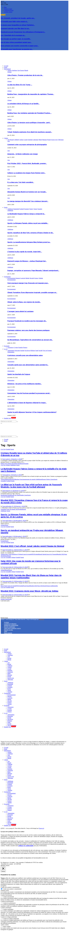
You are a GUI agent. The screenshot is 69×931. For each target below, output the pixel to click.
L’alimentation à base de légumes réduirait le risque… (27, 403)
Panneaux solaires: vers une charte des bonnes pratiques (28, 330)
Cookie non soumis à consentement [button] (10, 887)
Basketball (10, 684)
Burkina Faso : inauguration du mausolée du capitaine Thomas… (30, 94)
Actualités (3, 481)
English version (8, 12)
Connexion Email (8, 10)
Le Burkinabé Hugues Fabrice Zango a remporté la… (26, 214)
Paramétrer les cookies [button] (7, 864)
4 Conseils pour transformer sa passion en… (17, 49)
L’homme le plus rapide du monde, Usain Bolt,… (24, 252)
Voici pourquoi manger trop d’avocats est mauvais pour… (28, 283)
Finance (9, 711)
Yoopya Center (8, 9)
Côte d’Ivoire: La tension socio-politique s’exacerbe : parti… (29, 123)
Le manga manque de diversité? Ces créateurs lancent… (27, 201)
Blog (5, 7)
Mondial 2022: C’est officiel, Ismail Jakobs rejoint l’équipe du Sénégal (32, 546)
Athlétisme (10, 210)
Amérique (10, 655)
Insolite (9, 717)
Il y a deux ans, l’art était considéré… (20, 182)
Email (5, 67)
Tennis (9, 690)
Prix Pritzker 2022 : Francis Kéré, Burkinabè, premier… (27, 163)
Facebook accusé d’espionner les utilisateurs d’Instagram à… (23, 32)
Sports (5, 207)
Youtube (26, 463)
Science (9, 702)
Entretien (9, 670)
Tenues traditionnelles (52, 586)
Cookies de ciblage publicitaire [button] (9, 917)
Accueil (6, 66)
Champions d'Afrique (16, 554)
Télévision (10, 679)
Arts (8, 141)
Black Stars (4, 586)
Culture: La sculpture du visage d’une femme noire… (26, 173)
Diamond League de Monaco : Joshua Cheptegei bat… (27, 261)
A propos (6, 622)
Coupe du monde (27, 554)
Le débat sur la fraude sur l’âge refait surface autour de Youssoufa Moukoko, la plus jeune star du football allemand (31, 485)
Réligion (9, 721)
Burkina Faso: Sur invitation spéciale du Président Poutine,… (29, 113)
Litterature (10, 672)
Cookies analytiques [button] (6, 907)
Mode (9, 673)
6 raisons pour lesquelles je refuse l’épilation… (18, 25)
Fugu (24, 586)
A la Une (3, 449)
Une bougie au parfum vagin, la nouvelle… (16, 39)
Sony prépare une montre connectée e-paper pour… (20, 46)
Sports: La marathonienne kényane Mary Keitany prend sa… (29, 242)
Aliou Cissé (8, 554)
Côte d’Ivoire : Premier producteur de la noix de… (25, 75)
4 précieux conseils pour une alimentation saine (25, 355)
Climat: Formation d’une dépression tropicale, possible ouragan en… (32, 292)
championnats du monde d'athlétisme (32, 479)
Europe (9, 658)
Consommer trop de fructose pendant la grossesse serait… (29, 393)
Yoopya (4, 459)
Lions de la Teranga (51, 554)
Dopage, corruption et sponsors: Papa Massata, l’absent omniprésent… (33, 270)
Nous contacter (8, 633)
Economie (6, 346)
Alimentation (10, 352)
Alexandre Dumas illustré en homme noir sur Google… (27, 192)
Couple (9, 669)
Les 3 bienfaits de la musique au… (13, 35)
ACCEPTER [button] (17, 864)
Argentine (3, 509)
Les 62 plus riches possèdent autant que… (16, 42)
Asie (8, 656)
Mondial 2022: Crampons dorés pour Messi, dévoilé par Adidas (29, 591)
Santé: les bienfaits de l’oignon (18, 374)
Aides (5, 631)
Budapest (12, 479)
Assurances (10, 707)
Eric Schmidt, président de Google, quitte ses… (18, 18)
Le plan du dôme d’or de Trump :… (19, 85)
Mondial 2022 (60, 554)
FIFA (33, 554)
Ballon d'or (4, 463)
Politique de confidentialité (11, 625)
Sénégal (5, 556)
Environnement (11, 279)
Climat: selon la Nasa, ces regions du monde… (24, 302)
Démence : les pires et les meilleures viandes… (24, 384)
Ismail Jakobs (42, 554)
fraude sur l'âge (15, 495)
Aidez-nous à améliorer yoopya (12, 628)
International (7, 69)
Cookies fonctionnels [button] (6, 895)
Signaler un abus (8, 630)
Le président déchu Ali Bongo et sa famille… (23, 104)
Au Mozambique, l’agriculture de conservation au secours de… (30, 340)
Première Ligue (23, 495)
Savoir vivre (10, 678)
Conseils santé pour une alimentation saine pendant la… (27, 365)
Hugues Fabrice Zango (48, 479)
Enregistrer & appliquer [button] (7, 929)
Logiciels (9, 698)
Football (8, 449)
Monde (7, 570)
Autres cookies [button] (5, 924)
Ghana (27, 586)
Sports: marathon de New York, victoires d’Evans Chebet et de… (30, 233)
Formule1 (10, 687)
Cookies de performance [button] (7, 901)
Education (10, 716)
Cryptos (9, 708)
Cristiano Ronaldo (11, 463)
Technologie (7, 276)
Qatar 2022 (40, 586)
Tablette (9, 704)
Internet (9, 696)
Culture (6, 138)
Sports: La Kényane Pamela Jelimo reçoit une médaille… (27, 223)
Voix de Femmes (11, 725)
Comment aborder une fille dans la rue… (15, 28)
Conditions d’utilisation (10, 623)
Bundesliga (4, 495)
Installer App (10, 418)
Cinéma (9, 667)
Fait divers (10, 719)
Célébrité (9, 666)
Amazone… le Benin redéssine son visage (22, 154)
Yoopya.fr (41, 619)
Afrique (9, 72)
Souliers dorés (4, 599)
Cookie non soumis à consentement (12, 889)
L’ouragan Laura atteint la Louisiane (20, 311)
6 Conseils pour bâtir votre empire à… (14, 21)
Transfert (9, 691)
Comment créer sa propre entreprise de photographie (27, 144)
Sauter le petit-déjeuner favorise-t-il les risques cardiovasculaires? (31, 412)
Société (9, 724)
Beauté (9, 664)
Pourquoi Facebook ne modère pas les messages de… (27, 321)
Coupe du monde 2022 (12, 509)
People (9, 676)
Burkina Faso (18, 479)
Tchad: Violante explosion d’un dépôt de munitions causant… (29, 132)
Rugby (9, 688)
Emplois (9, 710)
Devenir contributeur (9, 627)
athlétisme (7, 479)
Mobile (9, 699)
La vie (5, 349)
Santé (8, 722)
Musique (9, 675)
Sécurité (9, 701)
